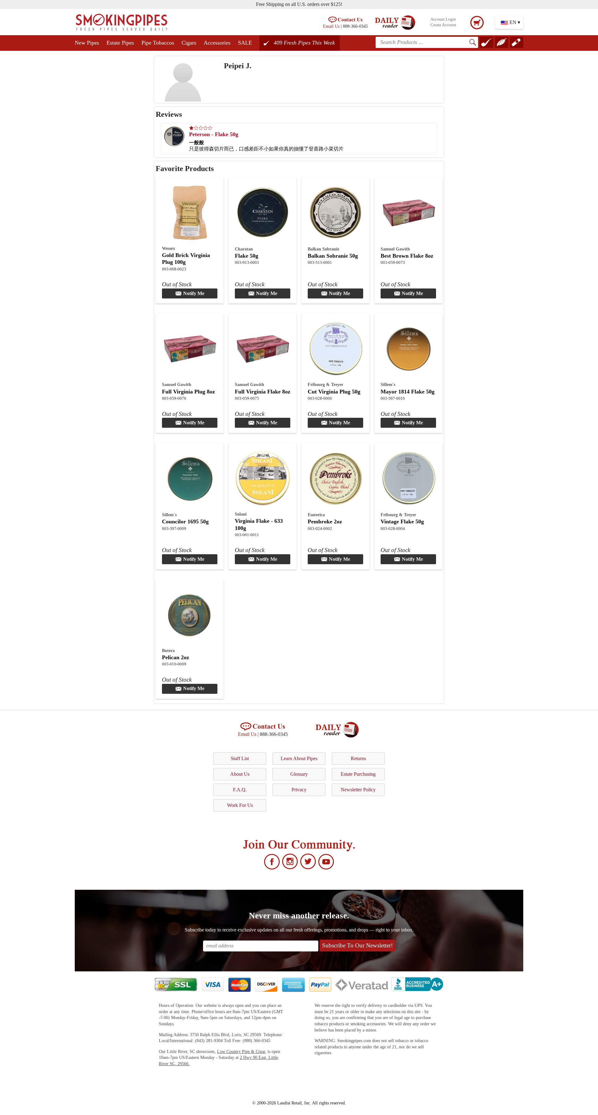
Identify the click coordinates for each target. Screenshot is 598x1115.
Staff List (240, 758)
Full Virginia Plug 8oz (188, 391)
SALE (245, 43)
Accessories (217, 43)
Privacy (299, 789)
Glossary (299, 774)
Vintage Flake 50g (402, 521)
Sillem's (388, 384)
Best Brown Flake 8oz (407, 256)
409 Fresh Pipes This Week (304, 43)
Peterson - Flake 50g (213, 134)
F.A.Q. (240, 789)
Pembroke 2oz (325, 521)
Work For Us (240, 805)
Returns (358, 758)
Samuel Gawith (395, 248)
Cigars (189, 43)
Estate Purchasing (358, 774)
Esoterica (316, 514)
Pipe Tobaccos (157, 43)
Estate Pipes (120, 43)
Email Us (331, 26)
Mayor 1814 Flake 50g (407, 391)
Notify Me (193, 293)
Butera (168, 650)
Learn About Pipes (299, 758)
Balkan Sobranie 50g (333, 256)
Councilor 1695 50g (185, 521)
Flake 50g (246, 256)
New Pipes (87, 43)
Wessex (168, 248)
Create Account (443, 25)
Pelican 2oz (175, 657)
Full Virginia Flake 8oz (262, 391)
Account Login (443, 19)
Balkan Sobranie (323, 248)
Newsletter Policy (358, 789)
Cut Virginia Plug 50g (334, 391)
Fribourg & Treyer (325, 384)
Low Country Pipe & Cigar (241, 1051)
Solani (241, 514)
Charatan (244, 248)
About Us (239, 774)
